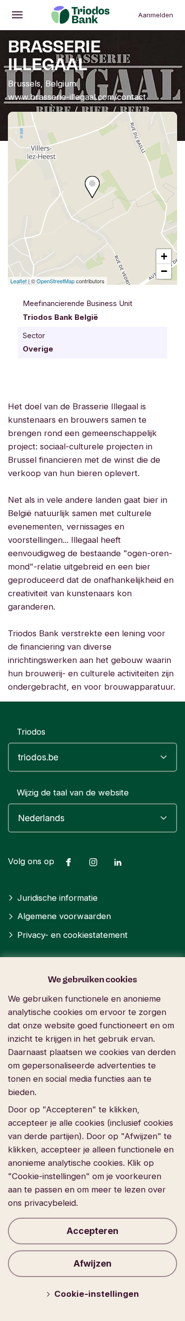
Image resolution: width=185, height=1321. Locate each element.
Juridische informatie (57, 898)
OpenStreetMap (55, 281)
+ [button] (164, 256)
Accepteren (92, 1231)
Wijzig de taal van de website (73, 792)
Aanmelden (155, 15)
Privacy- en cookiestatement (72, 935)
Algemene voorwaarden (64, 916)
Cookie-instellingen (96, 1294)
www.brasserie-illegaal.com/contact (77, 97)
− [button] (164, 271)
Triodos (31, 732)
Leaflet (18, 281)
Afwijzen (92, 1263)
